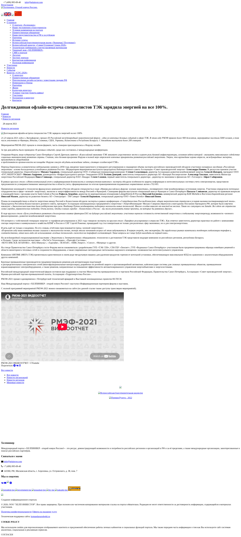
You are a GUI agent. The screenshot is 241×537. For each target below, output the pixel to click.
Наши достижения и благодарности (29, 27)
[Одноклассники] (20, 365)
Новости (11, 67)
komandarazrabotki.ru (40, 516)
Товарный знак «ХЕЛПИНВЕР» (27, 50)
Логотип (16, 55)
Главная (10, 20)
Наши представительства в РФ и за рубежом (33, 35)
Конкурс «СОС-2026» (17, 72)
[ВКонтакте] (17, 365)
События (11, 70)
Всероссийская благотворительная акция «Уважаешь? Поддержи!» (44, 42)
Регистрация (7, 5)
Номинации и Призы (22, 83)
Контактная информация (24, 60)
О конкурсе (17, 75)
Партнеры (17, 37)
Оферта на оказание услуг (44, 512)
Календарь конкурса (22, 90)
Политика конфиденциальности (16, 512)
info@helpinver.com (34, 2)
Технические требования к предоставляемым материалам (39, 47)
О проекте (11, 22)
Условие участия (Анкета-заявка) (28, 93)
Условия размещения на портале (27, 30)
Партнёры (17, 85)
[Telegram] (14, 365)
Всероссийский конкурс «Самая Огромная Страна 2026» (39, 45)
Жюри (15, 88)
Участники (12, 65)
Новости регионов (10, 128)
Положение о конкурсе (23, 98)
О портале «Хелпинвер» (24, 25)
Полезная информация (23, 62)
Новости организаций (17, 377)
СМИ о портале (19, 52)
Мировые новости (15, 382)
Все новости (7, 370)
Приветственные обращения (25, 32)
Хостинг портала (20, 57)
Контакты (17, 100)
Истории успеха (20, 40)
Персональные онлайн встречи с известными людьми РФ (39, 80)
